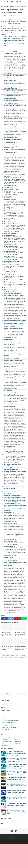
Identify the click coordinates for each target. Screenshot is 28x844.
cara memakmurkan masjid (10, 156)
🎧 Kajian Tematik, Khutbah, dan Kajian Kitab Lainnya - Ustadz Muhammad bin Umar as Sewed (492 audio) (16, 759)
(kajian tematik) (6, 745)
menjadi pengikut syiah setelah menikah (13, 360)
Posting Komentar (12, 15)
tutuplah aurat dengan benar (10, 541)
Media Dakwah (5, 730)
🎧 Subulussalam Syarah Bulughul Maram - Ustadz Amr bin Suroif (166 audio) (16, 811)
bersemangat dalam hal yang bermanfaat (13, 130)
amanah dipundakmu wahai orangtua (12, 72)
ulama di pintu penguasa (9, 546)
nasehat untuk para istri (9, 446)
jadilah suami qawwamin (9, 256)
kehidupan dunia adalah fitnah (11, 289)
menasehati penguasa (9, 339)
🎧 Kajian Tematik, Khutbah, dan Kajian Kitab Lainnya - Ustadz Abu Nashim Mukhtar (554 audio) (16, 805)
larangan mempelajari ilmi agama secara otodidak (15, 315)
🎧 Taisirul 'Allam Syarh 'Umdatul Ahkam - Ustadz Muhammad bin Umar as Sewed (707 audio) (16, 753)
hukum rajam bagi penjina (10, 221)
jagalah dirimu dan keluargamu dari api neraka (14, 261)
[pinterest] (17, 618)
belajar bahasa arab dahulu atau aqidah (13, 118)
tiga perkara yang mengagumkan (11, 537)
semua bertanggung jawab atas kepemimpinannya (15, 505)
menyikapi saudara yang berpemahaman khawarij (15, 369)
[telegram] (12, 831)
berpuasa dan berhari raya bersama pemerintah (14, 128)
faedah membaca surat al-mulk (11, 189)
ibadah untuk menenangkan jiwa (11, 233)
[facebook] (4, 618)
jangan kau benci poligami (10, 274)
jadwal (4, 739)
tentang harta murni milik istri (10, 523)
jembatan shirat (7, 287)
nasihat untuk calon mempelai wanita (12, 464)
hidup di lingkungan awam (10, 199)
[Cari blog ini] (26, 2)
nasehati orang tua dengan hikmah (11, 454)
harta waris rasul (8, 196)
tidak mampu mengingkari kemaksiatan (12, 532)
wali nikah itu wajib (8, 557)
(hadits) (17, 739)
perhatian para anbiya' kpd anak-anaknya (13, 491)
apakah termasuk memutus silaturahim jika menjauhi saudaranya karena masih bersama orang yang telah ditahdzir (14, 97)
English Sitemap (6, 710)
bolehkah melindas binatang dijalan (12, 146)
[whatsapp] (24, 618)
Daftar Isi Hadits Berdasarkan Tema (10, 720)
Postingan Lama (22, 693)
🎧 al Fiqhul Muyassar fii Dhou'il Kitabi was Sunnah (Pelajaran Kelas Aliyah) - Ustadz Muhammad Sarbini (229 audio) (16, 779)
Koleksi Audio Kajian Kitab (8, 725)
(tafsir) (17, 737)
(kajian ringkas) (19, 741)
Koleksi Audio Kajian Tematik (9, 727)
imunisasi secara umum (9, 235)
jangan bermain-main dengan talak (12, 264)
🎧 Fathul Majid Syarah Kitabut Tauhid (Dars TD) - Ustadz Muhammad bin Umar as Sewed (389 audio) (16, 766)
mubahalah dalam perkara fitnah (11, 381)
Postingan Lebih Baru (6, 693)
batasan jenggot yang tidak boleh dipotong (13, 109)
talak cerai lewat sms (9, 512)
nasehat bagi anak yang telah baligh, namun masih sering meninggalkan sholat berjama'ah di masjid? (14, 395)
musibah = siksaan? (8, 390)
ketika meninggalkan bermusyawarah (12, 293)
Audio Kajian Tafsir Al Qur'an (9, 722)
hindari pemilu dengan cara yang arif (12, 210)
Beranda (8, 837)
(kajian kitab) (6, 737)
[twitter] (11, 618)
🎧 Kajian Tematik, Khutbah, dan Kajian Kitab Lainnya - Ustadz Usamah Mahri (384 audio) (16, 772)
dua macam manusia (8, 187)
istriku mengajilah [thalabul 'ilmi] (11, 251)
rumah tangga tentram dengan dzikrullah (13, 495)
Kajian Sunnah (14, 2)
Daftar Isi (4, 717)
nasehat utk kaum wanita (9, 449)
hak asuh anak (7, 191)
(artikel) (17, 743)
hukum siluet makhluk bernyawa (11, 223)
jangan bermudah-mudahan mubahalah (13, 269)
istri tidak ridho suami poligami (11, 246)
